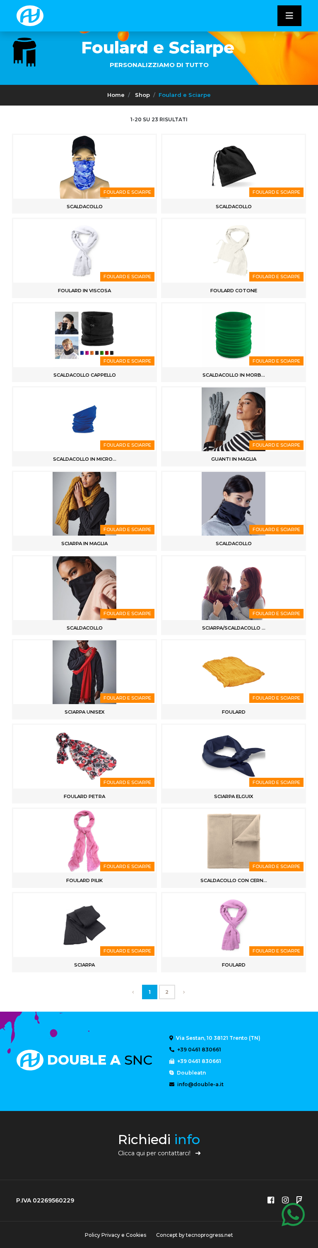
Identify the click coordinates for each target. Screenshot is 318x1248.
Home (116, 94)
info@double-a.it (200, 1084)
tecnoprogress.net (209, 1235)
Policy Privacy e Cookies (115, 1235)
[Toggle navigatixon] (289, 15)
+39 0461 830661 (198, 1049)
